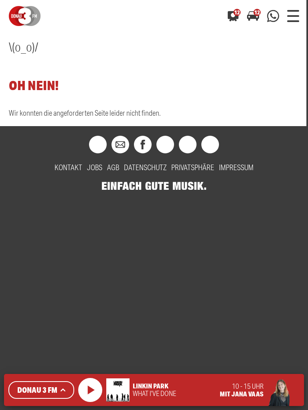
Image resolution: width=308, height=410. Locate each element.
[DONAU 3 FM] (25, 16)
